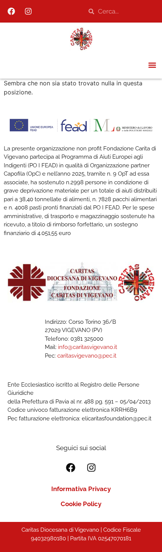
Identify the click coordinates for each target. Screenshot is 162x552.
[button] (152, 65)
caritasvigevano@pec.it (86, 355)
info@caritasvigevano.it (87, 347)
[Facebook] (11, 11)
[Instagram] (28, 11)
